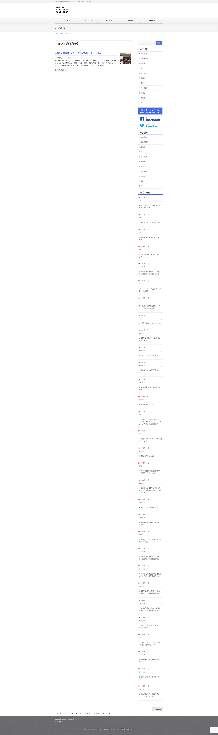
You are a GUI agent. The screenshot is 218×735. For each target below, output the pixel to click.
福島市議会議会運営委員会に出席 (150, 371)
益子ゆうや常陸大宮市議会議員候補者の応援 (150, 541)
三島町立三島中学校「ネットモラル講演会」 (150, 626)
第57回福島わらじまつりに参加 (150, 323)
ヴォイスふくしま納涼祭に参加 (150, 222)
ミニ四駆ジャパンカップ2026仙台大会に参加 (150, 440)
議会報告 (97, 713)
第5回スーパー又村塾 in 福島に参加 (150, 256)
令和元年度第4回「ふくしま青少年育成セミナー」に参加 (78, 53)
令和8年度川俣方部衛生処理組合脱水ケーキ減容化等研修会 (150, 592)
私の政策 (79, 713)
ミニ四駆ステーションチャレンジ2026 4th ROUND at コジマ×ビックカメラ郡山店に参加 (150, 421)
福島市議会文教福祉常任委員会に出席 (150, 523)
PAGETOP (157, 709)
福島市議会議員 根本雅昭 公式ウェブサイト (106, 729)
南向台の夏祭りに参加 (147, 404)
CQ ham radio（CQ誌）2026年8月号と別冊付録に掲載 (150, 644)
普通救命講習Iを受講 (146, 456)
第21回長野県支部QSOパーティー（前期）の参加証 (149, 307)
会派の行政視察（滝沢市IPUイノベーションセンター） (150, 695)
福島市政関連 (144, 59)
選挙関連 (142, 93)
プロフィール (68, 713)
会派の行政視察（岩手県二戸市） (149, 678)
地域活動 (142, 63)
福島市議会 (143, 54)
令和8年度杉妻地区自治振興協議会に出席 (150, 339)
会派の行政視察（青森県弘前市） (149, 661)
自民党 (141, 83)
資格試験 (142, 98)
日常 (140, 103)
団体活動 (142, 78)
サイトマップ (107, 713)
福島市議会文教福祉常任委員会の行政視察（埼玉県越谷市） (150, 575)
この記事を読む (61, 70)
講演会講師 (143, 88)
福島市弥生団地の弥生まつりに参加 (150, 238)
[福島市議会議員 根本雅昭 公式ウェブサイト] (62, 11)
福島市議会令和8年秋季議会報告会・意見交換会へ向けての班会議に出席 (150, 490)
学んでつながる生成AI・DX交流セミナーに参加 (150, 206)
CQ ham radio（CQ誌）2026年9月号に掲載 (150, 290)
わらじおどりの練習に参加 (148, 355)
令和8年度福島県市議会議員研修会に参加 (150, 388)
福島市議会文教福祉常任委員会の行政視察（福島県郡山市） (150, 273)
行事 (69, 57)
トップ (59, 713)
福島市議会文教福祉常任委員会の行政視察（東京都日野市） (150, 558)
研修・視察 (143, 73)
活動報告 (88, 713)
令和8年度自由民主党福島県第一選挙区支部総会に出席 (150, 472)
